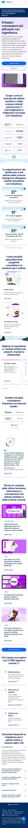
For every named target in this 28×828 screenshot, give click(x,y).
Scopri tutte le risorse (14, 649)
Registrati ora (5, 15)
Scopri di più (14, 68)
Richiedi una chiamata (14, 705)
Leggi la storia (8, 473)
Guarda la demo (14, 63)
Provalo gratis (12, 681)
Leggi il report (8, 534)
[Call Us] (24, 819)
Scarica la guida (8, 570)
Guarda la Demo (12, 725)
